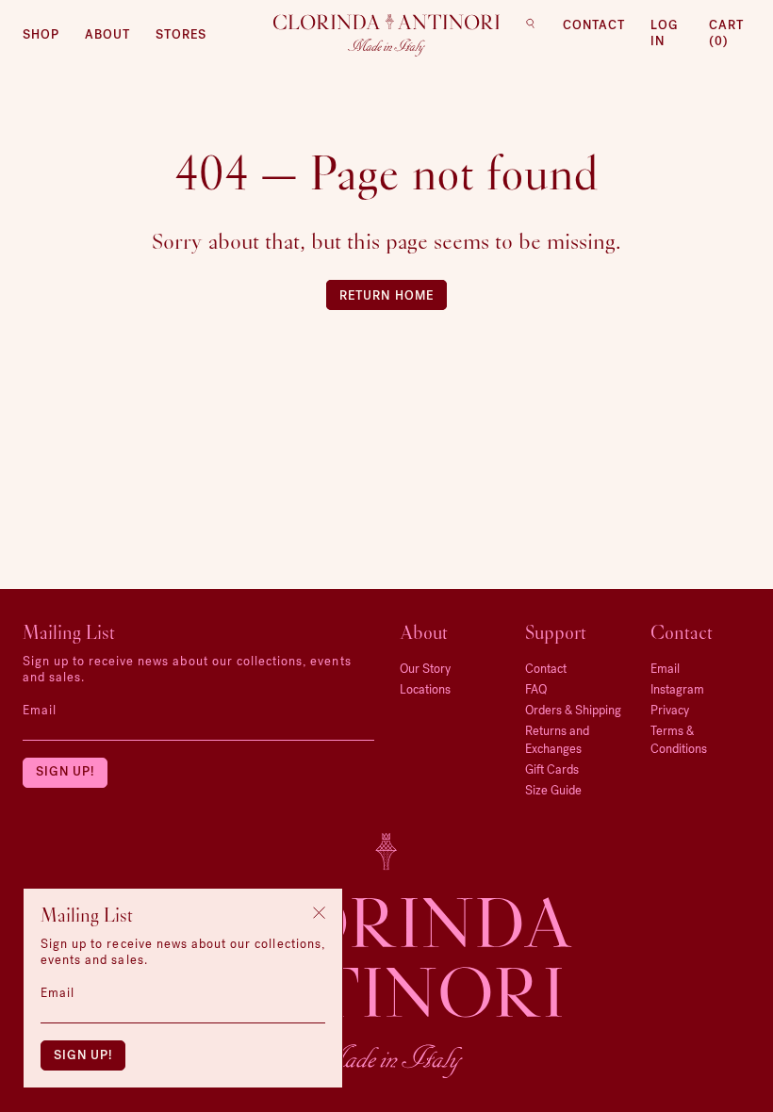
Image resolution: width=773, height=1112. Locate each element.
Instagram (677, 689)
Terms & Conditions (678, 739)
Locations (425, 689)
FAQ (536, 689)
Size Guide (553, 790)
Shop (41, 34)
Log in (664, 33)
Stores (181, 34)
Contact (594, 25)
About (107, 34)
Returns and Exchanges (557, 739)
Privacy (669, 710)
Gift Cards (552, 769)
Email (40, 710)
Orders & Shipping (573, 710)
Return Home (386, 295)
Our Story (425, 669)
